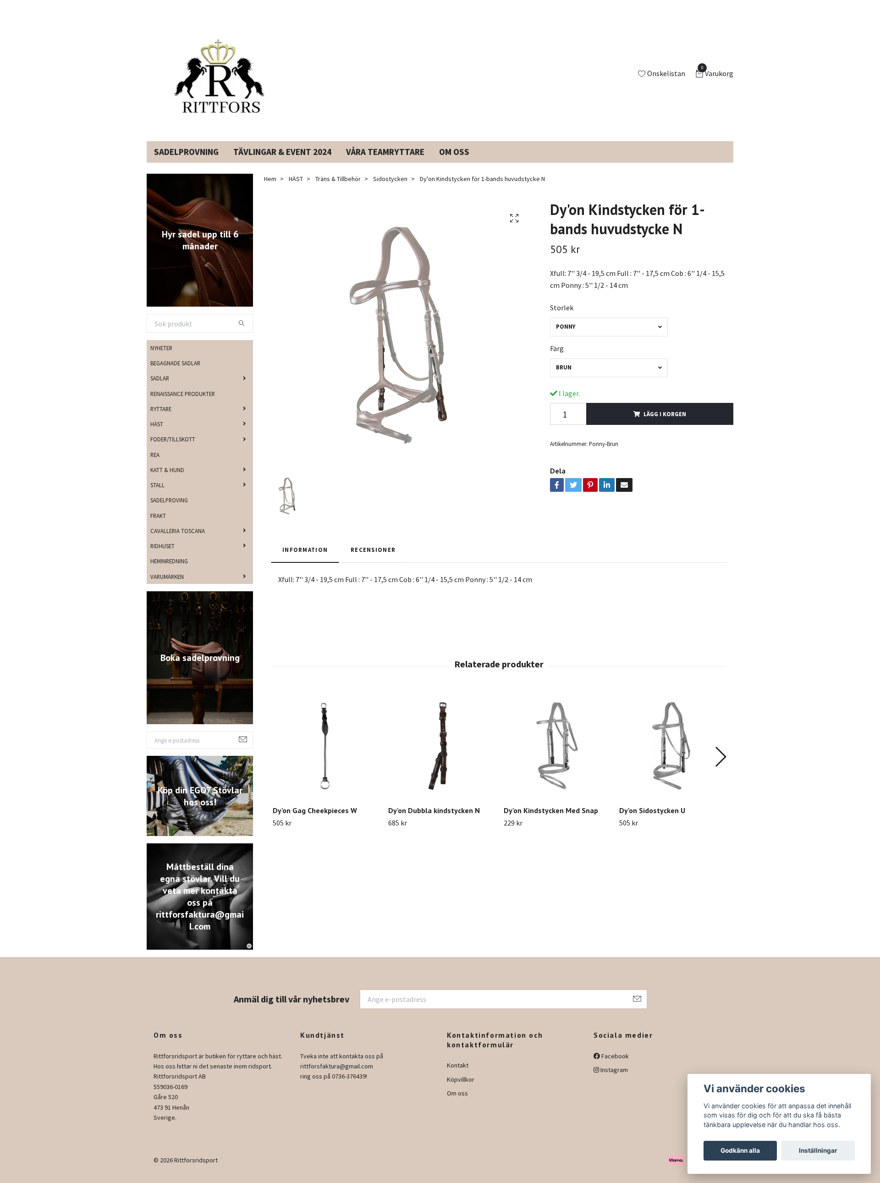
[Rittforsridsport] (221, 80)
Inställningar (818, 1150)
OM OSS (454, 162)
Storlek (561, 318)
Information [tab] (305, 560)
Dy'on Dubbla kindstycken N (434, 821)
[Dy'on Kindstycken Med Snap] (556, 756)
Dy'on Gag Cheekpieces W (315, 821)
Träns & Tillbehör (338, 190)
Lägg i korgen (665, 425)
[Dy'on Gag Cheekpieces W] (325, 756)
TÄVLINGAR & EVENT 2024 (282, 162)
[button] (720, 768)
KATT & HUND (167, 480)
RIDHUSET (162, 557)
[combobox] (609, 338)
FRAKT (158, 526)
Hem (270, 190)
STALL (157, 496)
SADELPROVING (169, 511)
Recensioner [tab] (373, 560)
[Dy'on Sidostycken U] (671, 756)
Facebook (614, 1066)
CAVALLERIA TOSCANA (177, 541)
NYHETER (161, 359)
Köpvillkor (460, 1090)
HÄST (156, 435)
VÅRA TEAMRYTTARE (385, 162)
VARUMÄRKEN (167, 587)
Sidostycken (390, 190)
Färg (557, 359)
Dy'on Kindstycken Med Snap (551, 821)
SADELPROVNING (186, 162)
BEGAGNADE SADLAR (175, 374)
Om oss (457, 1104)
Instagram (613, 1081)
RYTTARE (160, 420)
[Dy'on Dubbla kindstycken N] (440, 756)
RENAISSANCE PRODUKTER (182, 404)
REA (155, 465)
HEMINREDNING (169, 572)
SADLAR (159, 389)
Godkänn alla (740, 1150)
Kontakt (457, 1076)
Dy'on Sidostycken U (652, 821)
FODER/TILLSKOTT (172, 450)
